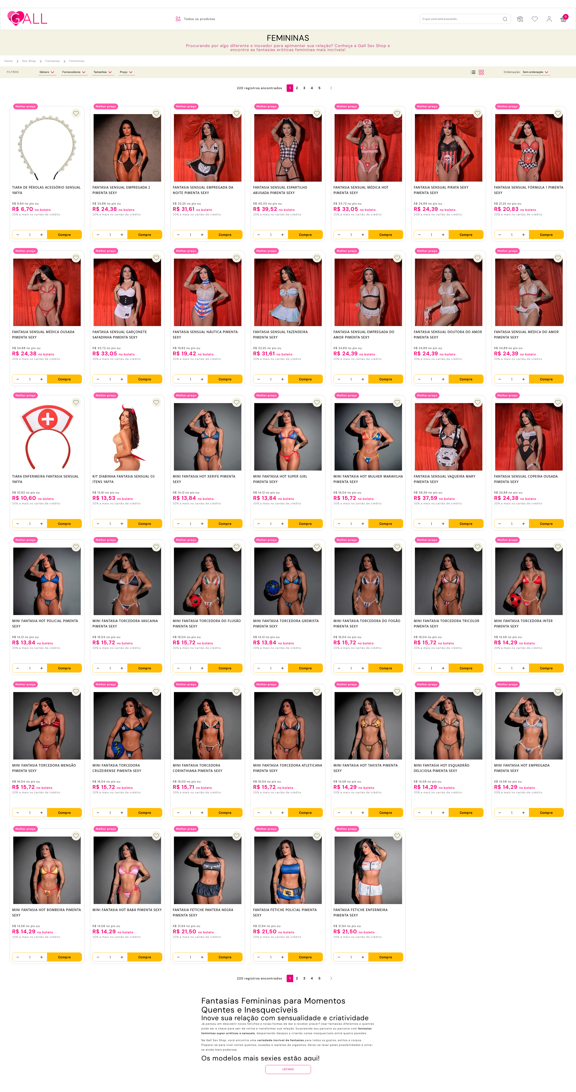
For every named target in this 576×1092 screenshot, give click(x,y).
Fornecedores (71, 72)
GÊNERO (45, 72)
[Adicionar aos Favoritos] (76, 113)
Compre (64, 235)
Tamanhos (100, 72)
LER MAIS (288, 1069)
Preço (124, 72)
